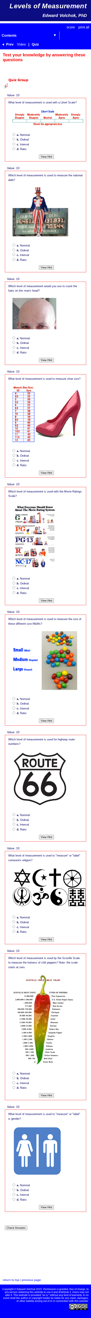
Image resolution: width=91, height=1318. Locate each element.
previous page (31, 1280)
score (71, 27)
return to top (11, 1280)
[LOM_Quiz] (19, 87)
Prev (10, 44)
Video (21, 44)
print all (83, 27)
